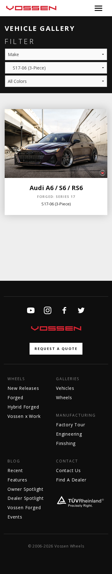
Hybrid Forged (23, 407)
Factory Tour (70, 425)
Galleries (67, 378)
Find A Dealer (71, 480)
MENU (98, 8)
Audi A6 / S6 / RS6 (56, 188)
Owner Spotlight (25, 489)
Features (17, 480)
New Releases (23, 388)
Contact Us (68, 470)
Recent (15, 470)
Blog (13, 461)
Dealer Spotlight (25, 498)
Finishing (66, 443)
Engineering (69, 434)
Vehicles (65, 388)
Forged (15, 397)
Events (14, 517)
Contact (67, 461)
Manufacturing (76, 415)
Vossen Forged (24, 507)
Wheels (16, 378)
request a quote (56, 348)
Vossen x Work (23, 416)
